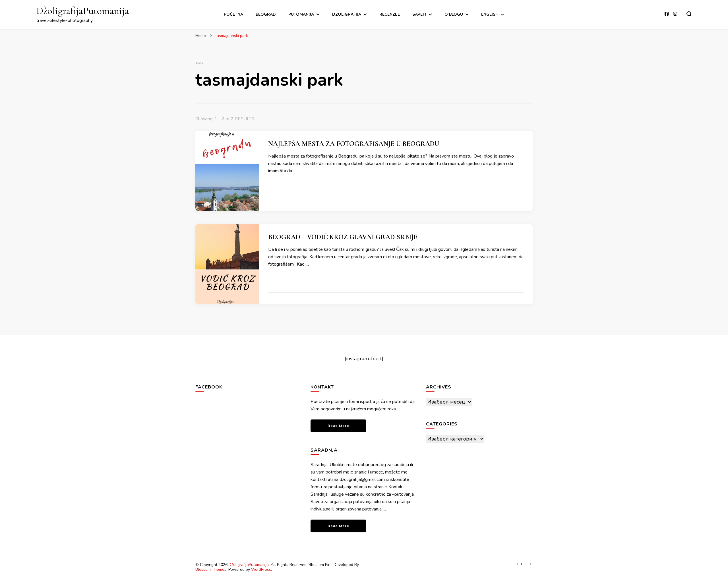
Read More (338, 425)
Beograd (266, 14)
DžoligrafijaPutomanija (82, 11)
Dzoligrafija (346, 14)
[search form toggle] (689, 13)
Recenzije (389, 14)
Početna (233, 14)
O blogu (453, 14)
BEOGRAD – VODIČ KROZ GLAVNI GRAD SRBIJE (342, 237)
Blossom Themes (210, 569)
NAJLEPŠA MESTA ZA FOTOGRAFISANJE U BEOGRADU (353, 144)
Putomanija (301, 14)
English (490, 14)
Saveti (419, 14)
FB (519, 564)
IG (531, 564)
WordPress (261, 569)
